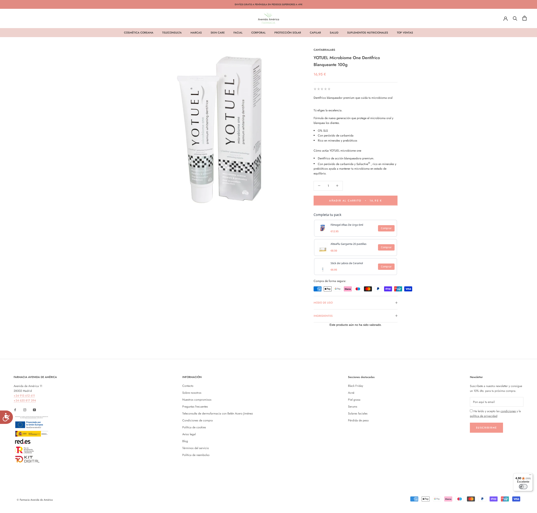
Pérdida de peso (358, 420)
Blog (185, 441)
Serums (352, 406)
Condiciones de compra (197, 420)
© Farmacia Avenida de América (35, 500)
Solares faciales (358, 413)
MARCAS (196, 33)
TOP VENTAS (405, 33)
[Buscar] (515, 18)
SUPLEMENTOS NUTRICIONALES (367, 33)
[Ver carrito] (525, 18)
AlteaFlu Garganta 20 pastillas (348, 244)
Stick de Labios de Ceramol (347, 263)
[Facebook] (15, 409)
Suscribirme (486, 428)
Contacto (187, 386)
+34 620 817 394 (25, 400)
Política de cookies (194, 427)
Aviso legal (189, 434)
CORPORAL (258, 33)
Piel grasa (354, 399)
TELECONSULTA (172, 33)
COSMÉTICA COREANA (138, 33)
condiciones (508, 411)
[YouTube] (34, 409)
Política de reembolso (196, 455)
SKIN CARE (218, 33)
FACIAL (237, 33)
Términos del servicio (195, 448)
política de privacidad (483, 416)
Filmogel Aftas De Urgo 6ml (347, 224)
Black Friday (355, 386)
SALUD (334, 33)
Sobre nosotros (191, 393)
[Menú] (530, 475)
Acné (351, 393)
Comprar (386, 228)
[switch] (523, 486)
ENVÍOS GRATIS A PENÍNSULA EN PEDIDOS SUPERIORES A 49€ (268, 4)
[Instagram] (24, 409)
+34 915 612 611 (24, 396)
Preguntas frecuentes (195, 406)
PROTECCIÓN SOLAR (287, 33)
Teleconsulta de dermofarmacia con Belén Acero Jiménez (217, 413)
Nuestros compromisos (196, 399)
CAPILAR (315, 33)
